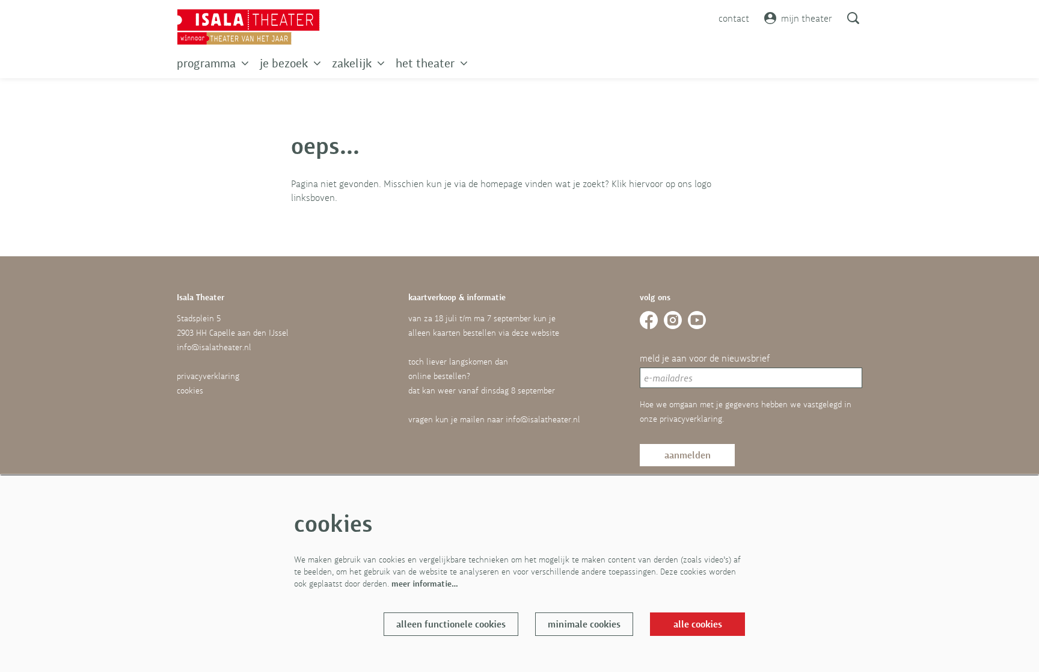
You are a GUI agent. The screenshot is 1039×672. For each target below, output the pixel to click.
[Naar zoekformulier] (853, 18)
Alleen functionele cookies (451, 624)
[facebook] (649, 320)
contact (734, 18)
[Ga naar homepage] (248, 27)
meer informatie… (424, 583)
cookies (190, 390)
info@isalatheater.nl (214, 347)
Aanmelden (687, 455)
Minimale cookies (584, 624)
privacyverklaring (208, 376)
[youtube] (697, 320)
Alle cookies (697, 624)
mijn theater (806, 18)
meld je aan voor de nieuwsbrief (705, 358)
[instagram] (673, 320)
